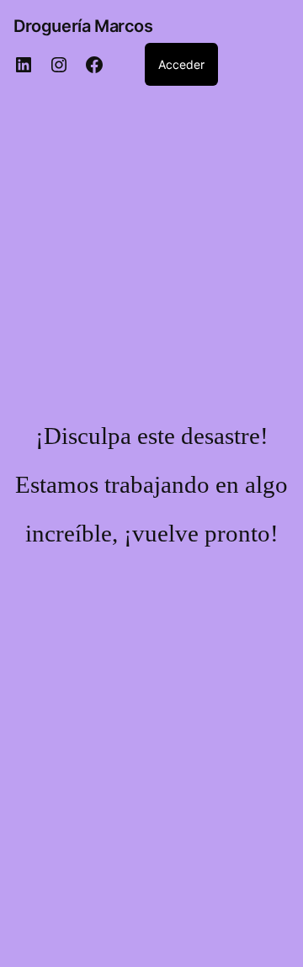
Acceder (181, 64)
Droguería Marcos (83, 26)
